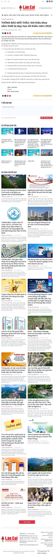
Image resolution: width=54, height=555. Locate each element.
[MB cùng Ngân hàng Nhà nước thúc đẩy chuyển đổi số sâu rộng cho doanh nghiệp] (20, 133)
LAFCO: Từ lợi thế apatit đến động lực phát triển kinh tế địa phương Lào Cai (13, 333)
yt (49, 1)
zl (52, 1)
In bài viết (8, 33)
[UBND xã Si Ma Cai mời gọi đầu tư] (7, 154)
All (52, 15)
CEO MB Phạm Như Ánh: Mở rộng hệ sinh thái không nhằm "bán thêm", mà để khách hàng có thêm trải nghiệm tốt (33, 143)
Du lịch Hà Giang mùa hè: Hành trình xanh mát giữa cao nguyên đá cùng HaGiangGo (13, 192)
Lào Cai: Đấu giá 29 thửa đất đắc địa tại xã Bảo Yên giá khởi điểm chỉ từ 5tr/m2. (40, 370)
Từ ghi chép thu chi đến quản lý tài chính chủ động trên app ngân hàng (13, 296)
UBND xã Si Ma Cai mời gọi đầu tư (6, 161)
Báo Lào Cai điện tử (27, 8)
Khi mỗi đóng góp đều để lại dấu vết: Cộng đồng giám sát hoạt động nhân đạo (12, 475)
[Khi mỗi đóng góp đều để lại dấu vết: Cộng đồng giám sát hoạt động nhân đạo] (13, 464)
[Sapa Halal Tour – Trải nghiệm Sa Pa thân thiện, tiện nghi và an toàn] (40, 494)
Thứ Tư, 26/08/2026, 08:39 (2, 1)
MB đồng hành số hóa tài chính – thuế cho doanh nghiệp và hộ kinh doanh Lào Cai (40, 262)
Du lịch (27, 15)
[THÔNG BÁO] (34, 154)
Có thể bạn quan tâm (8, 125)
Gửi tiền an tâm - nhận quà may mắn (12, 504)
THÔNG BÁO (31, 161)
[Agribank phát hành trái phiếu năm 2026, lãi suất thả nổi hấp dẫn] (40, 182)
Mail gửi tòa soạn (5, 1)
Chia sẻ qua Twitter (5, 33)
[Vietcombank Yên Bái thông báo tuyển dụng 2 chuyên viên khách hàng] (40, 426)
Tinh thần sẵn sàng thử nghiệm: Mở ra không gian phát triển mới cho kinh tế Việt (46, 143)
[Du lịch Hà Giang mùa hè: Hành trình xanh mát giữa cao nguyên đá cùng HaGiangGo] (13, 182)
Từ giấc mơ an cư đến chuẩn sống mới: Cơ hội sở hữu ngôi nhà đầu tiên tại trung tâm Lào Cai (47, 164)
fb (47, 1)
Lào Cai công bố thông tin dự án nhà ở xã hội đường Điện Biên (39, 224)
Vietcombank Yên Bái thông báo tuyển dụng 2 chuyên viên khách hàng (40, 437)
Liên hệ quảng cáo (9, 1)
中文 (44, 1)
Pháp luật (31, 15)
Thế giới (41, 15)
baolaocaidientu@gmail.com (30, 545)
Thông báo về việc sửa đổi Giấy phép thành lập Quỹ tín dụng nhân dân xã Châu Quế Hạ (13, 370)
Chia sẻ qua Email (10, 33)
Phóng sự (46, 15)
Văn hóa (23, 15)
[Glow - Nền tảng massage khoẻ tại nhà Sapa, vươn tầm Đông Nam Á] (40, 323)
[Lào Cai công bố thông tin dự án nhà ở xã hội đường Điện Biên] (40, 214)
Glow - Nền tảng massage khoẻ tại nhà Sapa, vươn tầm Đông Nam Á (39, 333)
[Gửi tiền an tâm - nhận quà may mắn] (13, 494)
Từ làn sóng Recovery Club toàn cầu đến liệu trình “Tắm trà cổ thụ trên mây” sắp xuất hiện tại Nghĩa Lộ (39, 403)
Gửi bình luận (47, 118)
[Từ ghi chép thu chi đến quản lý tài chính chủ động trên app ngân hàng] (13, 286)
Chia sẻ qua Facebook (3, 33)
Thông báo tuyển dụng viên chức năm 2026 (7, 141)
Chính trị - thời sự (8, 15)
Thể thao (37, 15)
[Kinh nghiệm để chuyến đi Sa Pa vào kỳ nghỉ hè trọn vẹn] (40, 464)
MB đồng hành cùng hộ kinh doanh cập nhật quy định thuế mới (20, 163)
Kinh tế (15, 15)
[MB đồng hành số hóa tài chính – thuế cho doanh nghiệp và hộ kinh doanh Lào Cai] (40, 251)
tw (50, 284)
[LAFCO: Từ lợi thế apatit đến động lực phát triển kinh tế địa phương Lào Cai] (13, 323)
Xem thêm (27, 522)
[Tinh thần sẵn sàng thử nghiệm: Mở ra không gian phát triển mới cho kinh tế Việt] (47, 133)
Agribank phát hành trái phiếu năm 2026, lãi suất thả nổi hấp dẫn (40, 192)
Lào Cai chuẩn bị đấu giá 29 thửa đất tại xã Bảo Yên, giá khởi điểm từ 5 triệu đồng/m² (12, 402)
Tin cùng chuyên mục (9, 172)
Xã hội (18, 15)
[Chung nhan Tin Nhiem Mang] (45, 552)
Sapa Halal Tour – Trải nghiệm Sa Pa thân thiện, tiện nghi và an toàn (40, 505)
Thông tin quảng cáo (7, 19)
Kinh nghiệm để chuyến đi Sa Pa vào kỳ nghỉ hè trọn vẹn (39, 474)
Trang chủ (2, 15)
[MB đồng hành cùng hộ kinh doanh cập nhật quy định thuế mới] (20, 154)
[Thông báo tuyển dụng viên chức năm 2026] (7, 133)
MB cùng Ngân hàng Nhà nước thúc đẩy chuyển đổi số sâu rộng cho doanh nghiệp (20, 143)
